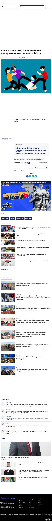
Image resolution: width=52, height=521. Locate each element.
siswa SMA (28, 218)
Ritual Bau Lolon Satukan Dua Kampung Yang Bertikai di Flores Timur (31, 151)
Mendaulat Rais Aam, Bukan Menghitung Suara (15, 457)
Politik (20, 505)
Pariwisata (40, 504)
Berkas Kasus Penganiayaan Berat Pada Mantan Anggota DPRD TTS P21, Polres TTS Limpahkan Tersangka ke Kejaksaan (31, 334)
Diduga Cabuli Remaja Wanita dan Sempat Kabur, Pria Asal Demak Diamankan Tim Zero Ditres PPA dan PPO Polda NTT (33, 297)
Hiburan (30, 500)
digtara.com (47, 514)
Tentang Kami (3, 514)
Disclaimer (31, 514)
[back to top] (49, 519)
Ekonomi (21, 507)
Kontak (39, 514)
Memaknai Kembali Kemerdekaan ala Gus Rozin (30, 462)
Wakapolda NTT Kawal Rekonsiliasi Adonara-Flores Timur (31, 153)
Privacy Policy (25, 514)
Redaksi (9, 514)
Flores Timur (5, 218)
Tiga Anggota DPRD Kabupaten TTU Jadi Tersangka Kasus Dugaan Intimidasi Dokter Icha (27, 418)
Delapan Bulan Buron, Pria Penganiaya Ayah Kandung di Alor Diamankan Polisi (31, 255)
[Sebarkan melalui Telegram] (35, 176)
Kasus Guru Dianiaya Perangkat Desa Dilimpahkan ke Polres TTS (32, 261)
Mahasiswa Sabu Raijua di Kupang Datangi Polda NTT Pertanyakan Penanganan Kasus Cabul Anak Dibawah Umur (33, 322)
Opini (39, 505)
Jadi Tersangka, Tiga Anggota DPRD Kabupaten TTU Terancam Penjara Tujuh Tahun (27, 432)
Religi (39, 502)
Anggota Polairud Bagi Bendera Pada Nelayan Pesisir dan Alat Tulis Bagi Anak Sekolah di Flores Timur (31, 147)
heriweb (50, 515)
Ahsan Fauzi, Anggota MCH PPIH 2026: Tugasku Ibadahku (32, 477)
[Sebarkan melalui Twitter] (30, 176)
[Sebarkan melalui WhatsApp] (33, 176)
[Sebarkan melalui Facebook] (27, 176)
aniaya (12, 218)
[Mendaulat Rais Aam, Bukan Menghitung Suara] (26, 453)
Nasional (21, 500)
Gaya (30, 502)
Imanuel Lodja (4, 57)
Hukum (30, 504)
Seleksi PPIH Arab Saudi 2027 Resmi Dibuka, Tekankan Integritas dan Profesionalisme (24, 425)
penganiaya (19, 218)
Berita (30, 505)
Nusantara (21, 504)
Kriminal (40, 499)
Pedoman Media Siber (17, 514)
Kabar (39, 500)
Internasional (22, 502)
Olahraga (31, 499)
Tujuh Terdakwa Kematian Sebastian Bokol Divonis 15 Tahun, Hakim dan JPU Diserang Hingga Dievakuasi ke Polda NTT (27, 412)
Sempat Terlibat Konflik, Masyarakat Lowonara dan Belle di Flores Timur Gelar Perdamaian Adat (33, 248)
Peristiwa (21, 499)
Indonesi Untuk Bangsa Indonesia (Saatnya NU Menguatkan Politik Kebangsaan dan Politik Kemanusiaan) (33, 471)
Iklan (36, 514)
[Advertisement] (26, 17)
